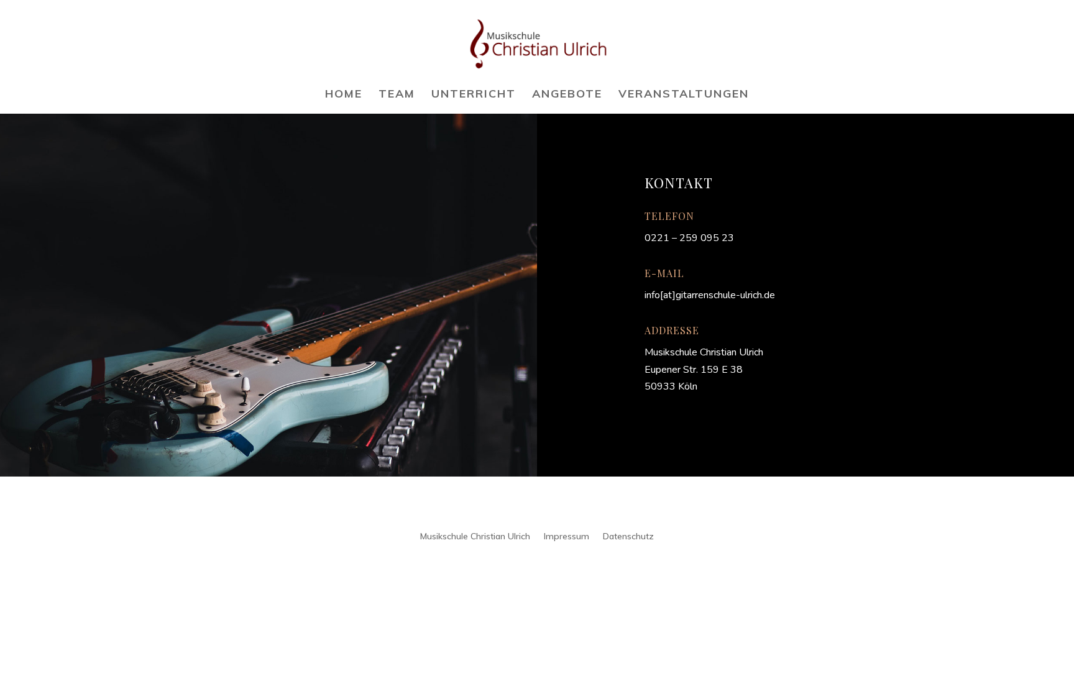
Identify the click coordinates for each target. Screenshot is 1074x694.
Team (397, 95)
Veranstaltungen (683, 95)
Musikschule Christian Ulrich (475, 536)
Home (343, 95)
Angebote (567, 95)
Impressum (566, 536)
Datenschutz (628, 536)
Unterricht (473, 95)
